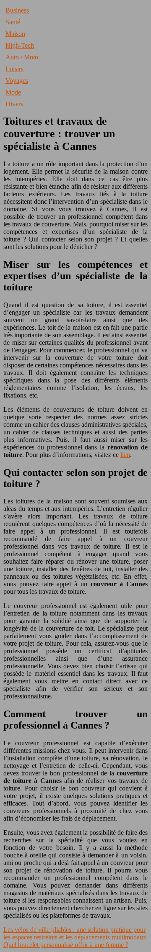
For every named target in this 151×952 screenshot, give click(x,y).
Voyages (16, 80)
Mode (13, 92)
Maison (15, 33)
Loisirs (14, 68)
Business (17, 10)
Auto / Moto (21, 57)
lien (125, 454)
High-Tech (19, 45)
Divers (14, 104)
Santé (12, 22)
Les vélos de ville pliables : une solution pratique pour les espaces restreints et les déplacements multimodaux (74, 933)
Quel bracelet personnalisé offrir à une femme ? (65, 944)
